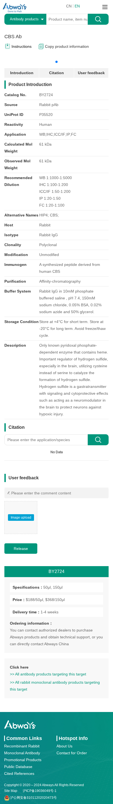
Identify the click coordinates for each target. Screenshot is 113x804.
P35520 (46, 114)
